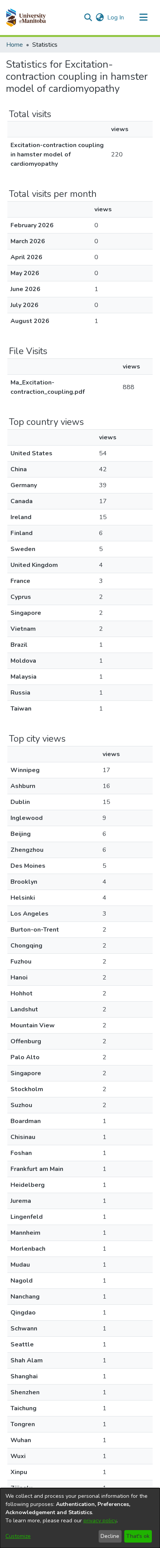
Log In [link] (116, 17)
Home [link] (14, 44)
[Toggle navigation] (143, 17)
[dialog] (80, 1518)
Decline (110, 1536)
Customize (18, 1536)
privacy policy (100, 1520)
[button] (26, 17)
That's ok (138, 1536)
